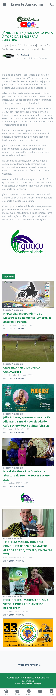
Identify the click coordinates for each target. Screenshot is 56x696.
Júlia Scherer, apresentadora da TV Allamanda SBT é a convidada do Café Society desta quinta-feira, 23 (26, 421)
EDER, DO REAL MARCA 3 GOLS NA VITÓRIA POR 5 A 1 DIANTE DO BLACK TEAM (25, 604)
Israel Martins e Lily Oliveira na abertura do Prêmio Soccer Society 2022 (26, 475)
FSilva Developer (34, 684)
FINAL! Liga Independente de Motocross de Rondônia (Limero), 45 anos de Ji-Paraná (27, 318)
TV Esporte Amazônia (15, 328)
